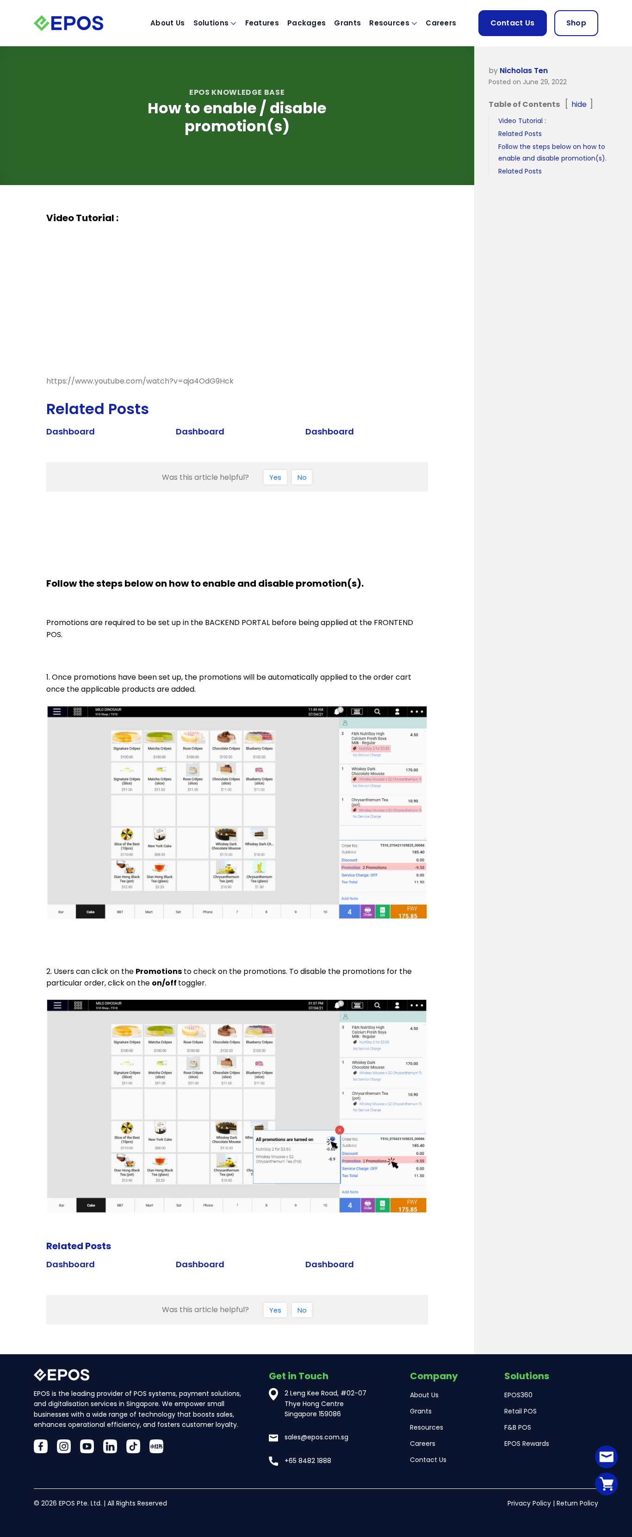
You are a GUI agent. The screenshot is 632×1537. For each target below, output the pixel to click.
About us (167, 23)
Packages (306, 23)
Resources (389, 23)
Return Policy (577, 1503)
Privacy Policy (529, 1503)
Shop (576, 23)
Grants (347, 23)
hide (579, 104)
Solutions (211, 23)
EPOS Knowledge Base (237, 92)
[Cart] (606, 1483)
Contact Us (512, 23)
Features (262, 23)
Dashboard (70, 431)
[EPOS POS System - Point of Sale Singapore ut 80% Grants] (80, 23)
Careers (441, 23)
